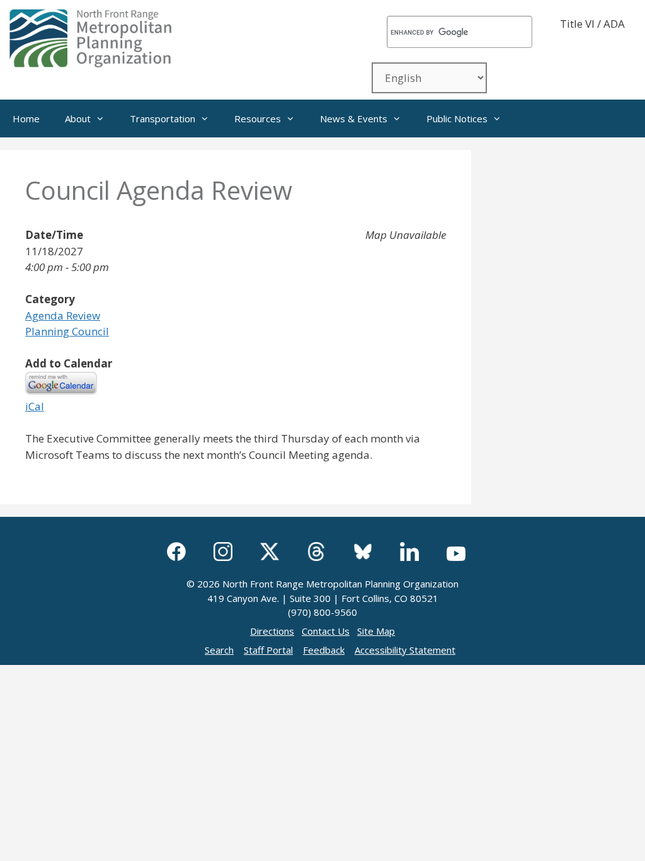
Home (26, 118)
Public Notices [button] (457, 118)
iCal (34, 406)
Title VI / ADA (592, 23)
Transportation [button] (162, 118)
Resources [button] (257, 118)
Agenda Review (62, 315)
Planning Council (67, 331)
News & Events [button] (353, 118)
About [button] (78, 118)
